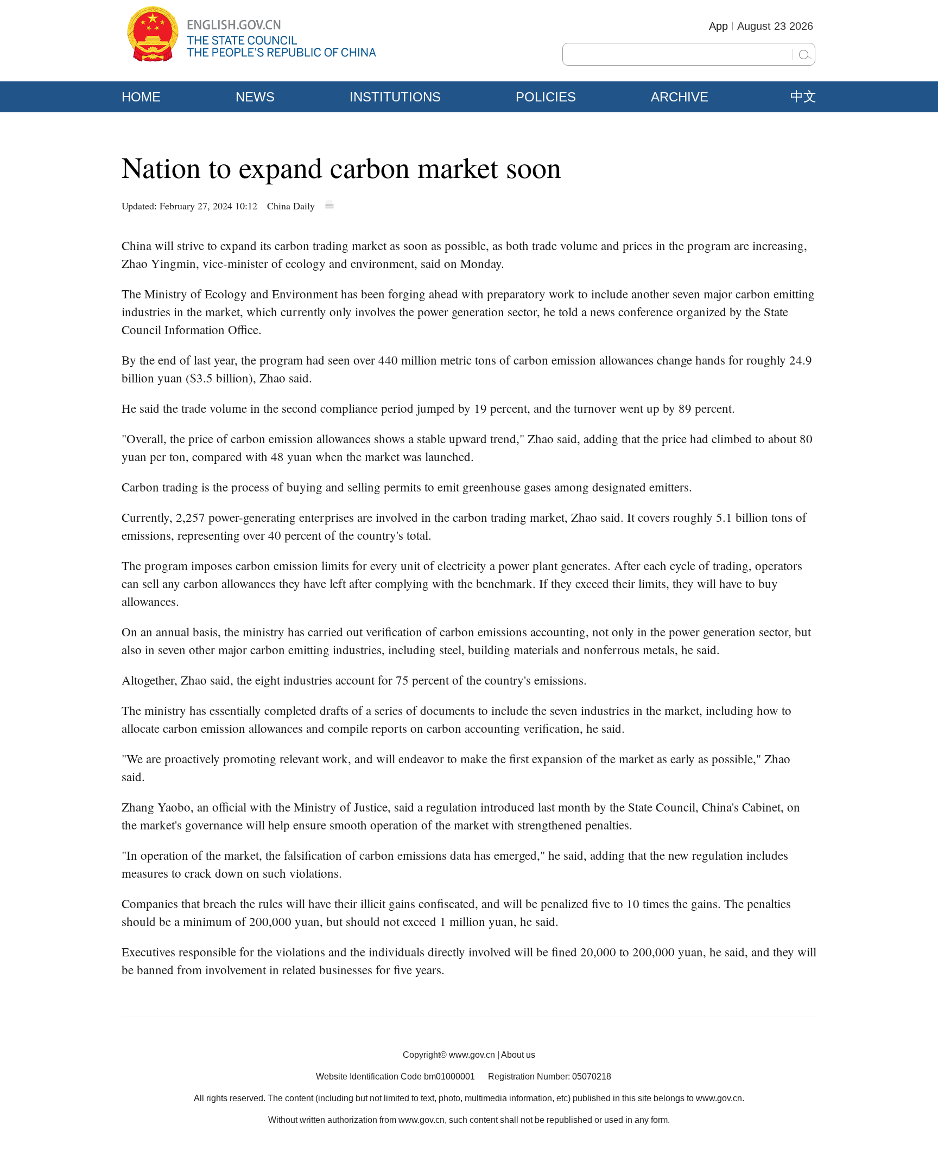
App (718, 26)
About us (518, 1054)
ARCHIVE (679, 97)
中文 (803, 97)
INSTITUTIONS (395, 97)
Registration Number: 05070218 (549, 1076)
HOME (141, 97)
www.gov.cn (472, 1054)
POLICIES (546, 97)
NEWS (255, 97)
